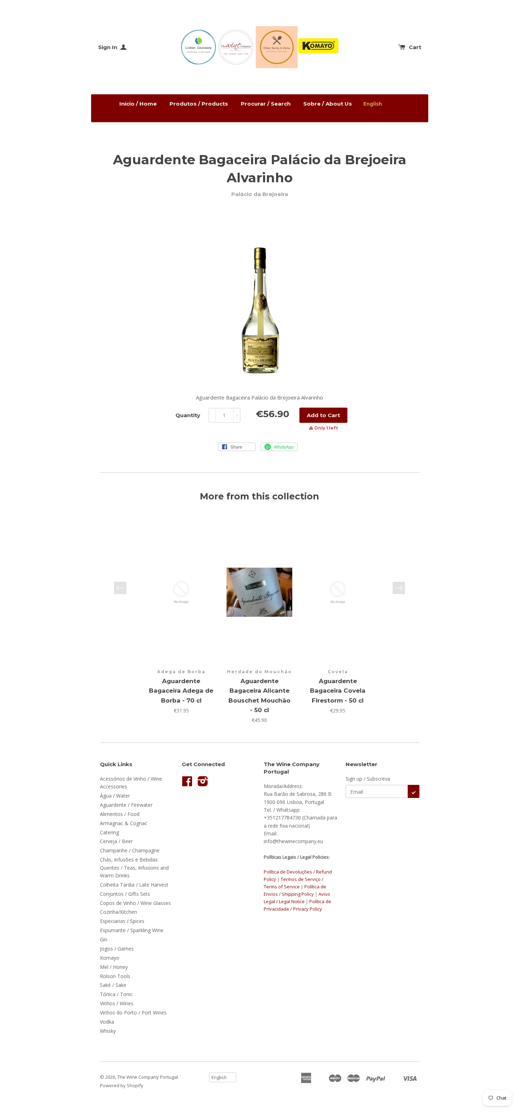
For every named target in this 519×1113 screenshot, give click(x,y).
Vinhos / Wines (116, 1003)
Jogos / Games (117, 948)
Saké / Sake (113, 985)
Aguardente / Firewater (126, 804)
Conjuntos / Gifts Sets (125, 893)
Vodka (107, 1021)
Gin (103, 939)
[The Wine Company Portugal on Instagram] (202, 783)
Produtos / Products (198, 103)
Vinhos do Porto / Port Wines (133, 1012)
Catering (109, 832)
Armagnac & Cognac (123, 823)
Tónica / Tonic (116, 994)
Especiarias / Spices (122, 921)
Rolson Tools (115, 976)
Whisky (108, 1031)
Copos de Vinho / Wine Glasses (135, 903)
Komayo (109, 957)
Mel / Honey (114, 967)
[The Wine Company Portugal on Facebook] (187, 783)
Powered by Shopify (121, 1085)
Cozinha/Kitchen (118, 911)
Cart (415, 47)
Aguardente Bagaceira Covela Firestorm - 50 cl (337, 690)
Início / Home (138, 103)
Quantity (187, 415)
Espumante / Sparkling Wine (131, 930)
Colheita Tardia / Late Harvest (134, 884)
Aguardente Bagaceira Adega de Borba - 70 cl (181, 690)
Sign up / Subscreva (368, 778)
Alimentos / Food (119, 814)
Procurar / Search (266, 103)
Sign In (108, 47)
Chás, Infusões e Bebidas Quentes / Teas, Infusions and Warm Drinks (134, 867)
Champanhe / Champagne (130, 850)
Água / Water (115, 795)
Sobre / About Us (327, 103)
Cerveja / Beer (116, 841)
